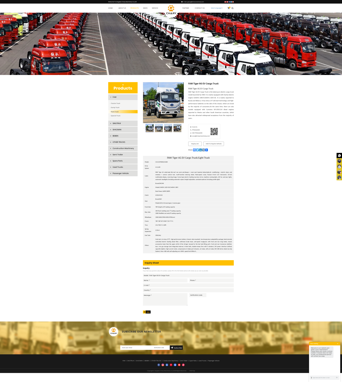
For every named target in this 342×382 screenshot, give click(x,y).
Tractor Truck (115, 103)
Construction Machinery (123, 148)
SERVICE (155, 8)
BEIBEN (115, 136)
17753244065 (196, 130)
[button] (324, 343)
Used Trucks (118, 167)
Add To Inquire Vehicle (213, 144)
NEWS (145, 8)
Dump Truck (115, 107)
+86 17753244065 (197, 133)
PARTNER (185, 8)
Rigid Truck (115, 112)
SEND (148, 312)
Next (182, 128)
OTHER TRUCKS (119, 142)
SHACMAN (117, 129)
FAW (114, 97)
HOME (110, 8)
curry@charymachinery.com (201, 136)
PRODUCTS (134, 8)
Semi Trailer (118, 154)
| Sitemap (192, 371)
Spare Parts (118, 161)
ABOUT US (122, 8)
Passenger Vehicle (121, 173)
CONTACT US (200, 8)
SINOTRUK (117, 123)
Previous (144, 128)
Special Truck (115, 116)
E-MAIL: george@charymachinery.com (193, 2)
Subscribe (178, 348)
